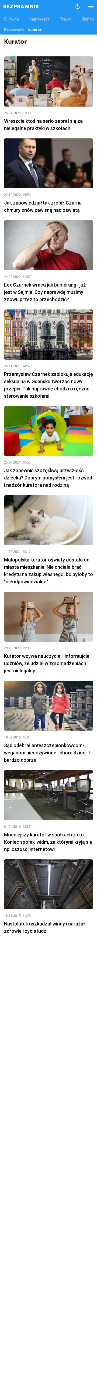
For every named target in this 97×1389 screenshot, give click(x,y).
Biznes (87, 19)
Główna (11, 19)
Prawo (66, 19)
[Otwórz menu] (88, 6)
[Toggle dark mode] (77, 6)
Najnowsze (39, 19)
